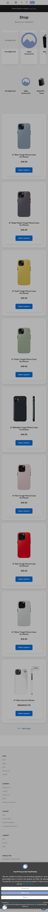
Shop (4, 760)
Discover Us (6, 787)
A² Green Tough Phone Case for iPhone (23, 360)
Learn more (32, 8)
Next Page (26, 728)
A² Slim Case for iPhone (24, 700)
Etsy (3, 839)
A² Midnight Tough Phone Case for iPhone (24, 428)
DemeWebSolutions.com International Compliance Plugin (26, 902)
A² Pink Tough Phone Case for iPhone (24, 497)
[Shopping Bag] (26, 2)
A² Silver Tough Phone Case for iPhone (24, 633)
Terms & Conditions (8, 822)
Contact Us (5, 795)
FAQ (3, 815)
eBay (4, 846)
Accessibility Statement (9, 826)
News (4, 798)
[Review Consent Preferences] (4, 907)
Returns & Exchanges (8, 802)
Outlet (4, 763)
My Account (6, 771)
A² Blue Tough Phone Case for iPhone (24, 156)
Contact (4, 791)
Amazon (4, 843)
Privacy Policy (6, 819)
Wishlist (4, 774)
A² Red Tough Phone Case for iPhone (24, 565)
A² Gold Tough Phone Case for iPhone (24, 292)
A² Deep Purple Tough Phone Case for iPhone (24, 224)
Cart (3, 767)
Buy (32, 2)
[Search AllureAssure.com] (21, 2)
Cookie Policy (28, 884)
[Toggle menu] (16, 2)
